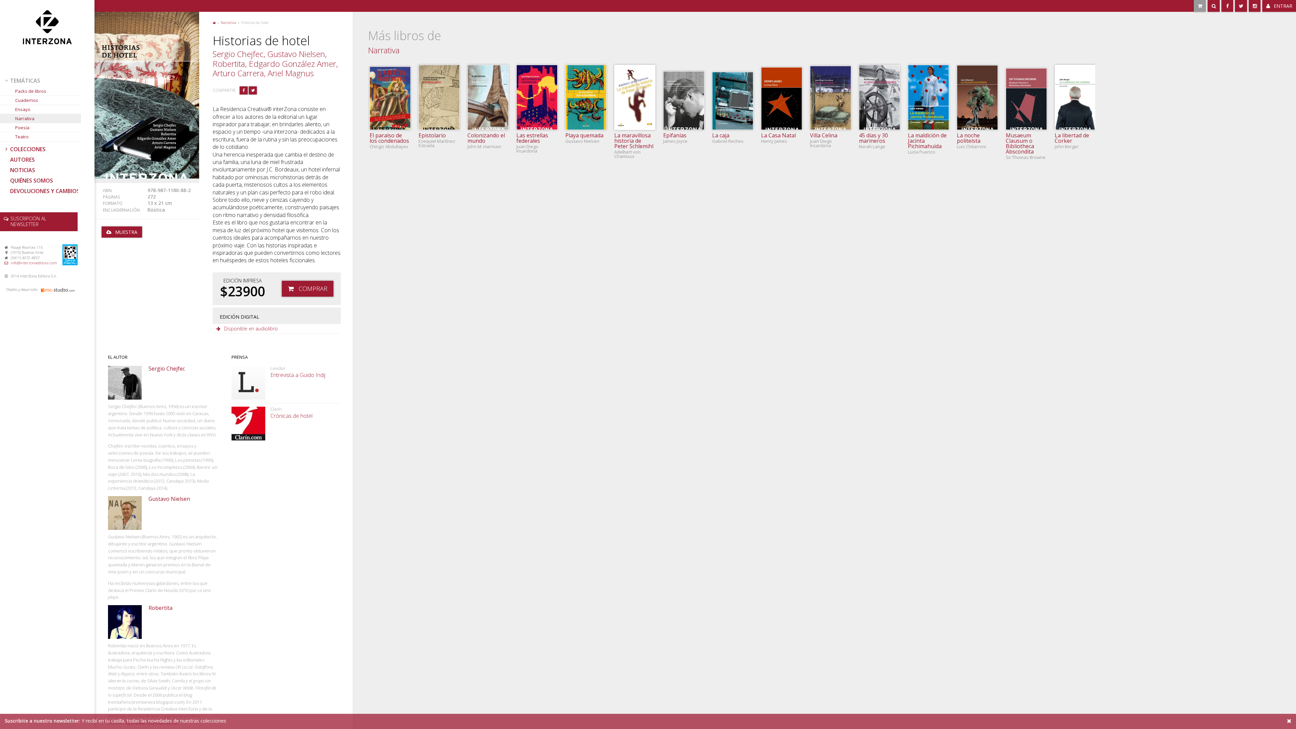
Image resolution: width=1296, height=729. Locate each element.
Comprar (313, 288)
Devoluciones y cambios (45, 191)
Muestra (126, 232)
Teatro (22, 137)
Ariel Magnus (291, 73)
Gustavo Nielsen (296, 53)
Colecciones (28, 149)
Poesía (22, 128)
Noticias (22, 170)
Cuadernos (26, 100)
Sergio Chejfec (238, 53)
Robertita (229, 63)
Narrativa (24, 118)
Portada (214, 22)
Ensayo (22, 109)
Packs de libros (30, 91)
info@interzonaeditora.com (34, 262)
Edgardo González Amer (292, 63)
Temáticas (25, 80)
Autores (22, 159)
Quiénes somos (31, 180)
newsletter (28, 221)
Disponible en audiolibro (251, 328)
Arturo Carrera (238, 73)
